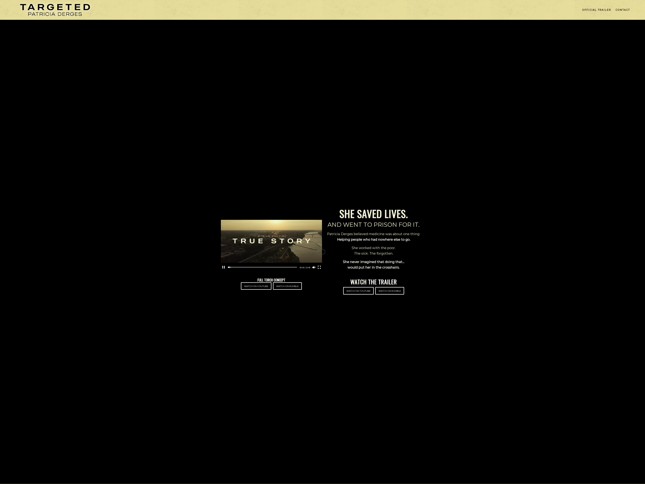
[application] (271, 241)
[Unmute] (314, 267)
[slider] (262, 267)
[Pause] (223, 267)
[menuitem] (596, 10)
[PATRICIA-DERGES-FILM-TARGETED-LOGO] (55, 10)
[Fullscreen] (319, 267)
